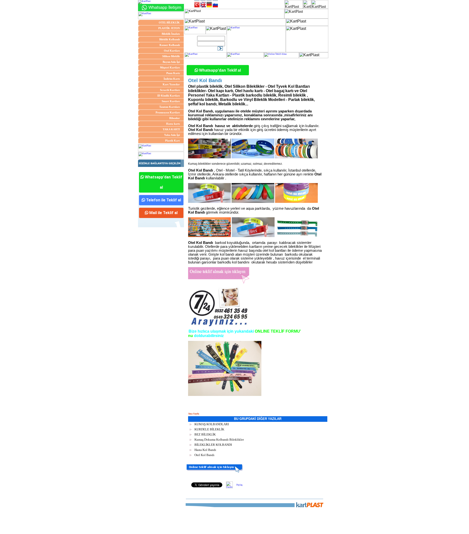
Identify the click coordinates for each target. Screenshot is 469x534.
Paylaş (239, 485)
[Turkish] (197, 3)
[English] (203, 3)
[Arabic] (215, 3)
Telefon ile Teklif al (163, 200)
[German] (209, 3)
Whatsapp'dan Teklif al (163, 182)
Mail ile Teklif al (163, 212)
